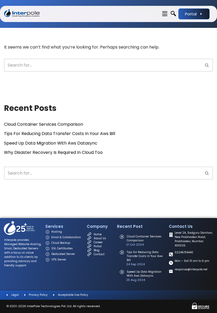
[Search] (207, 65)
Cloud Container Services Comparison (43, 124)
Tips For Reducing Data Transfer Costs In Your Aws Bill (59, 134)
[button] (107, 14)
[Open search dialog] (173, 14)
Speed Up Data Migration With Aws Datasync (50, 143)
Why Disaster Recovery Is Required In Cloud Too (53, 152)
